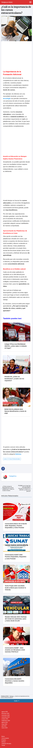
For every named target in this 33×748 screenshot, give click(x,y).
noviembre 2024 (6, 717)
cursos (5, 459)
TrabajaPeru (12, 476)
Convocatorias (5, 738)
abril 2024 (4, 726)
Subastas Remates (6, 743)
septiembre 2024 (6, 720)
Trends (3, 745)
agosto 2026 (5, 711)
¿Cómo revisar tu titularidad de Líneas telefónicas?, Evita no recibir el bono (8, 488)
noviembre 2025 (6, 715)
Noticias (4, 741)
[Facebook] (3, 469)
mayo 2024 (4, 724)
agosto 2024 (5, 722)
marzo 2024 (5, 727)
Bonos (3, 736)
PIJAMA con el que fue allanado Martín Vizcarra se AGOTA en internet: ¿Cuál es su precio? (24, 488)
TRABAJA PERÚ (7, 2)
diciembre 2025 (5, 713)
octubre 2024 (5, 718)
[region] (16, 55)
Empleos (4, 740)
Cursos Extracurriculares (14, 459)
